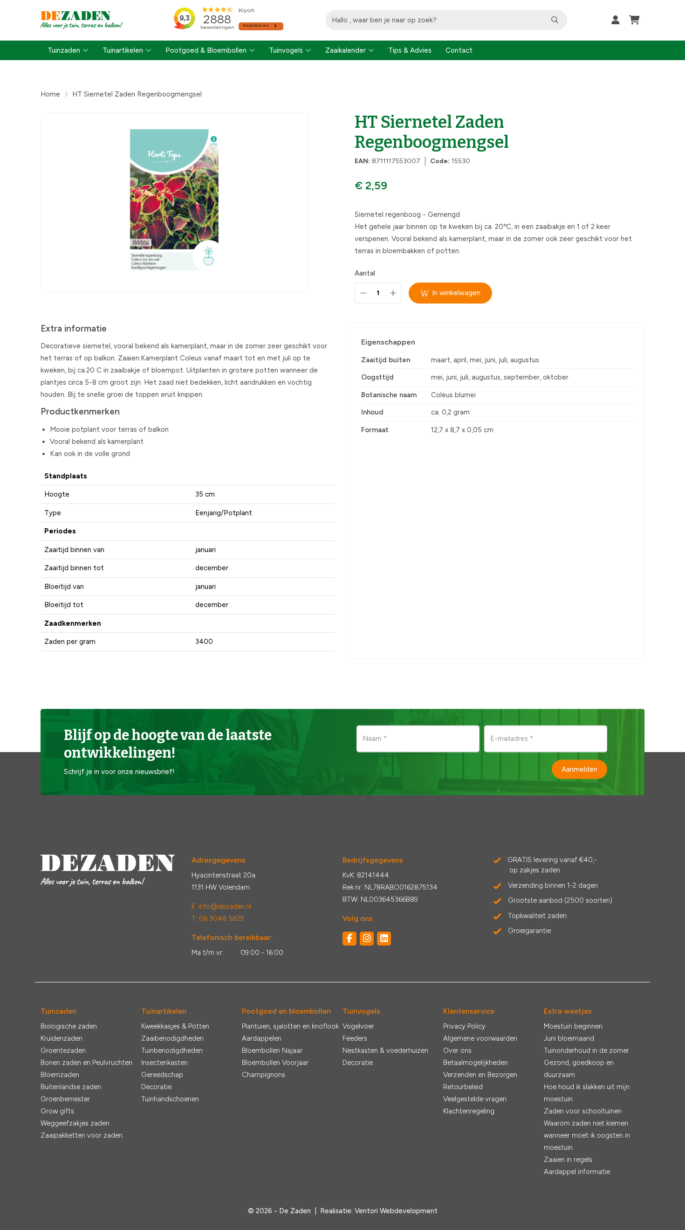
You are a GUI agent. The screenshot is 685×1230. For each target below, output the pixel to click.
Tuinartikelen (123, 50)
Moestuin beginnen (573, 1026)
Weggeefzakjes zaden (75, 1123)
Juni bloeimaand (569, 1038)
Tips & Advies (410, 50)
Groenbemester (65, 1099)
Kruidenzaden (61, 1038)
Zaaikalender (345, 50)
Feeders (354, 1038)
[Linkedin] (384, 939)
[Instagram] (367, 939)
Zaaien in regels (568, 1159)
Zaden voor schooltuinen (583, 1111)
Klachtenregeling (468, 1111)
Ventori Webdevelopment (396, 1211)
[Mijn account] (615, 20)
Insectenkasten (164, 1062)
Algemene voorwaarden (480, 1038)
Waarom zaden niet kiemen (586, 1123)
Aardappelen (261, 1038)
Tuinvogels (286, 50)
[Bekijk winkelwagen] (634, 20)
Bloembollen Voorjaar (275, 1062)
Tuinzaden (64, 50)
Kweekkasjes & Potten (175, 1026)
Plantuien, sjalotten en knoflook (290, 1026)
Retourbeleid (463, 1087)
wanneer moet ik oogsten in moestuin (587, 1141)
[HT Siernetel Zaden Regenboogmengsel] (174, 202)
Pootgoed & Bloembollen (206, 50)
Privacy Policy (464, 1026)
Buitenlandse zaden (71, 1087)
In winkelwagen (456, 293)
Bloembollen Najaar (272, 1050)
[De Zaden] (82, 20)
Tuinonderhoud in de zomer (586, 1050)
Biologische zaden (69, 1026)
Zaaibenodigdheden (172, 1038)
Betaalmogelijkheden (475, 1062)
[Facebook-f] (349, 939)
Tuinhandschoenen (170, 1099)
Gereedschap (162, 1075)
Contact (459, 50)
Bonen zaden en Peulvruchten (86, 1062)
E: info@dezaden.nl (221, 906)
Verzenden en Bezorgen (480, 1075)
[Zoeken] (554, 20)
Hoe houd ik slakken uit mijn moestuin (587, 1093)
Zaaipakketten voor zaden (82, 1135)
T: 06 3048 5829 (218, 918)
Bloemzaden (60, 1075)
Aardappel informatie (577, 1172)
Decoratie (156, 1087)
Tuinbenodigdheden (172, 1050)
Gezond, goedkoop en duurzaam (579, 1068)
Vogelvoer (358, 1026)
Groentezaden (63, 1050)
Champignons (263, 1075)
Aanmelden (579, 769)
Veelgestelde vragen (475, 1099)
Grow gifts (57, 1111)
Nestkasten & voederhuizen (385, 1050)
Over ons (457, 1050)
